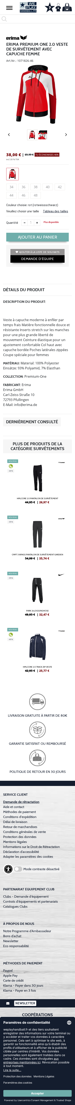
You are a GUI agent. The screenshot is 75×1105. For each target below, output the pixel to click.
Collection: (13, 377)
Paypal (8, 971)
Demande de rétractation (21, 802)
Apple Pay (10, 976)
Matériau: (11, 363)
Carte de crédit (13, 980)
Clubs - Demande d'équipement (26, 896)
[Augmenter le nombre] (37, 223)
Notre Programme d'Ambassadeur (27, 931)
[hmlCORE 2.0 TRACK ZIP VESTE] (37, 652)
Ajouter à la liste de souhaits (39, 252)
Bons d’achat (12, 936)
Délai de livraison (15, 822)
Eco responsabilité (16, 946)
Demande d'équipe (37, 259)
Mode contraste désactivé (41, 869)
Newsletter (10, 941)
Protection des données (19, 837)
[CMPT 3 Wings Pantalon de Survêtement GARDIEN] (37, 539)
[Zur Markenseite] (16, 38)
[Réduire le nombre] (24, 223)
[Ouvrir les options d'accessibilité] (8, 869)
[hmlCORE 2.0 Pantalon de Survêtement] (37, 483)
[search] (37, 19)
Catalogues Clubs (15, 906)
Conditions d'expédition (20, 817)
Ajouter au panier (37, 237)
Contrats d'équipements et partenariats (30, 901)
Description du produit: (24, 302)
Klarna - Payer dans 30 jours (23, 985)
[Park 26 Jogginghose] (37, 596)
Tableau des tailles (55, 211)
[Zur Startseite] (28, 7)
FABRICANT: (12, 385)
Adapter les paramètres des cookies (28, 857)
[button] (9, 7)
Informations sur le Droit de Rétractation (31, 847)
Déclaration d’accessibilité (21, 852)
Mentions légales (15, 842)
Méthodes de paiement (20, 812)
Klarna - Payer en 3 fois (19, 990)
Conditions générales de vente (24, 832)
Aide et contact (13, 807)
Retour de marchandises (20, 827)
